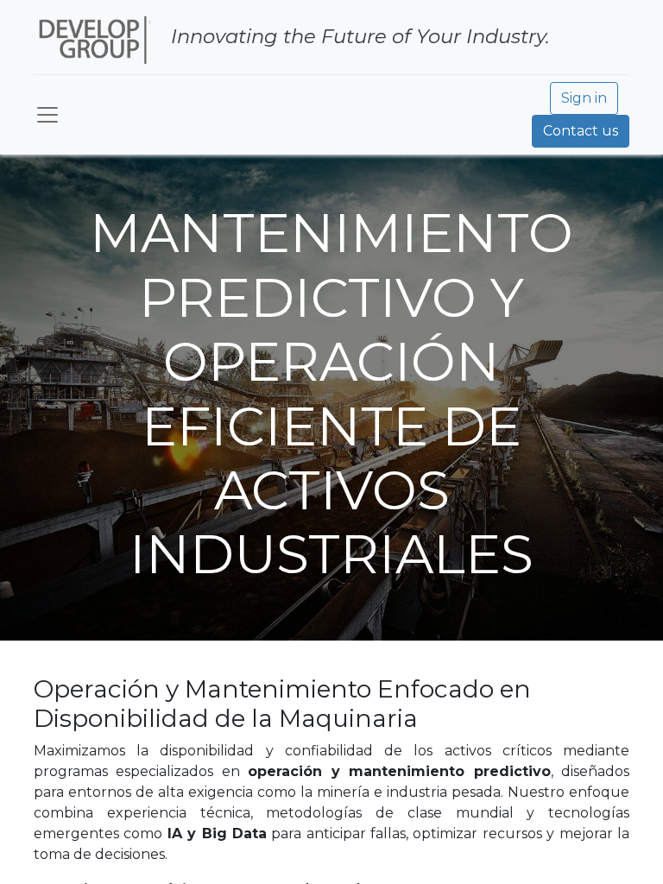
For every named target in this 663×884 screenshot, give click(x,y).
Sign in (584, 98)
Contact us (580, 131)
